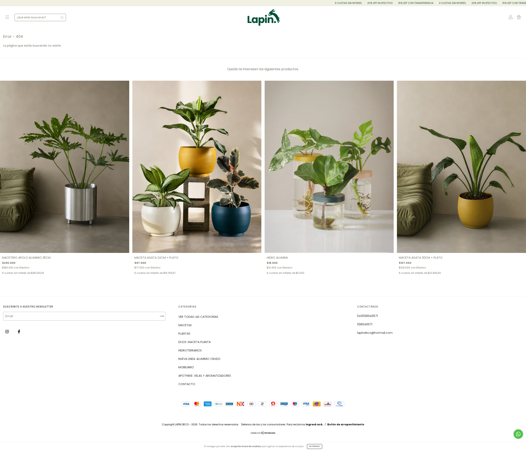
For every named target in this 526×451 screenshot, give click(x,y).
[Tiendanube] (263, 433)
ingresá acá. (314, 424)
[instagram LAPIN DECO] (7, 332)
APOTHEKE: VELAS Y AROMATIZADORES (204, 376)
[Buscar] (62, 17)
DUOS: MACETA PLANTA (194, 342)
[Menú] (7, 18)
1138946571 (364, 324)
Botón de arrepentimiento (345, 424)
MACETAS (185, 325)
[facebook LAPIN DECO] (19, 332)
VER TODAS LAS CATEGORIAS (198, 317)
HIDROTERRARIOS (190, 350)
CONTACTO (186, 384)
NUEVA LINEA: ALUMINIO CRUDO (199, 359)
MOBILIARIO (186, 367)
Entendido (314, 446)
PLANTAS (184, 334)
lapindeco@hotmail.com (375, 333)
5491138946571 (367, 316)
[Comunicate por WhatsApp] (518, 434)
